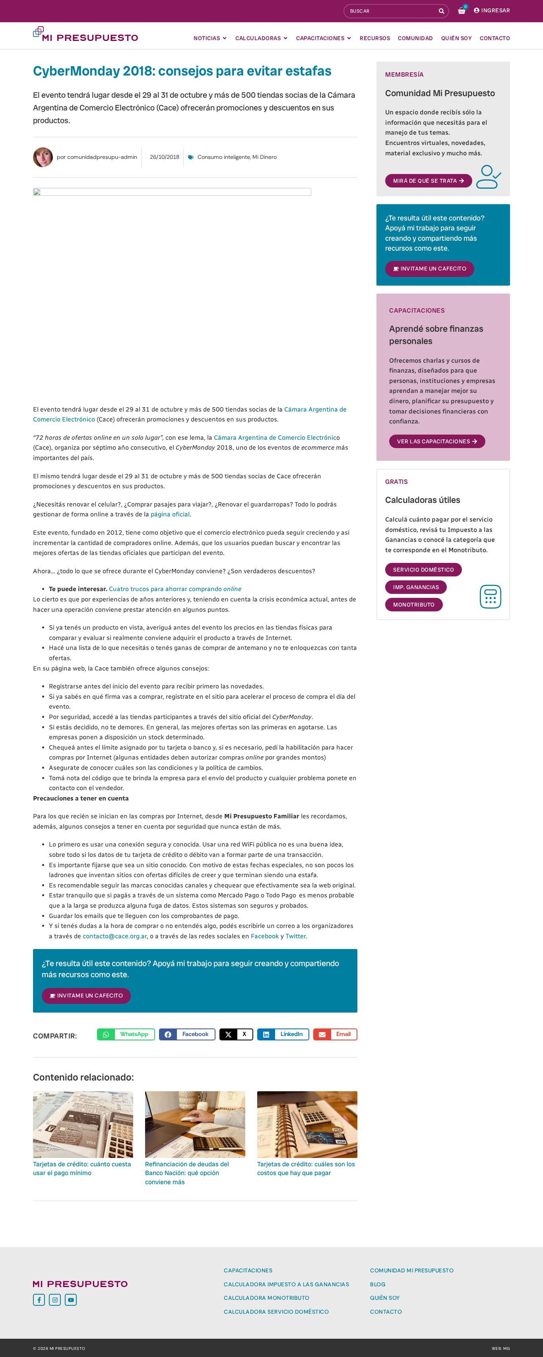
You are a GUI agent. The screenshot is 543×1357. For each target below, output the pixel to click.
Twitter (295, 936)
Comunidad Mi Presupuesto (412, 1270)
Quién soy (385, 1297)
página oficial (170, 514)
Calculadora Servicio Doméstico (276, 1311)
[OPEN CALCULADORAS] (285, 38)
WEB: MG (501, 1348)
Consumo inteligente (224, 156)
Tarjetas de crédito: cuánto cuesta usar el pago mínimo (82, 1168)
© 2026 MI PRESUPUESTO (59, 1348)
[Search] (442, 11)
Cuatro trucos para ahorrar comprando (175, 589)
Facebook (265, 936)
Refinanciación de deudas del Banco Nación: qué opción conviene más (187, 1173)
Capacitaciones (248, 1270)
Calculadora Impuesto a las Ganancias (286, 1284)
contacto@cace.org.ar (115, 936)
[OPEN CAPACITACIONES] (349, 38)
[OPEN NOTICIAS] (224, 38)
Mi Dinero (264, 156)
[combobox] (389, 11)
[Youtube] (71, 1300)
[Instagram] (55, 1300)
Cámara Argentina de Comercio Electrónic (275, 437)
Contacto (386, 1311)
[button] (126, 1034)
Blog (378, 1284)
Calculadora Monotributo (267, 1297)
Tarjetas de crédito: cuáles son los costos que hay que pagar (306, 1168)
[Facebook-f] (39, 1300)
